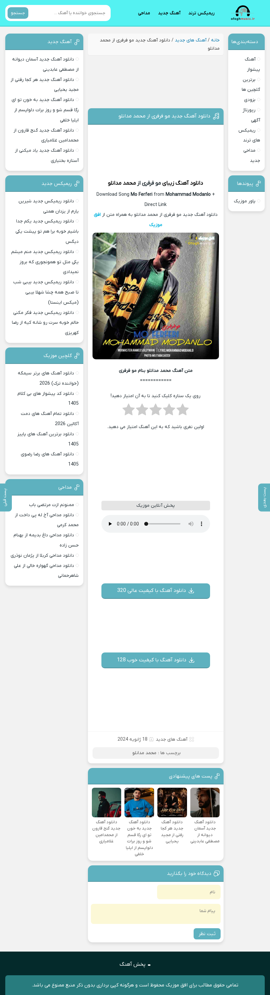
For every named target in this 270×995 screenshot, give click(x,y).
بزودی (250, 100)
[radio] (182, 411)
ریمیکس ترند (201, 13)
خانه (215, 40)
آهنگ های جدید (190, 40)
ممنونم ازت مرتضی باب (51, 505)
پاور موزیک (245, 201)
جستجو (18, 13)
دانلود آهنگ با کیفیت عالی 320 (151, 590)
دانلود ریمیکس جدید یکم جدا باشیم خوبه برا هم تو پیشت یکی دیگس (47, 231)
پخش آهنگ (133, 964)
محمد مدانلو (122, 183)
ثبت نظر (207, 934)
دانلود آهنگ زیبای (182, 183)
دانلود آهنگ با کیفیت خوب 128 (151, 660)
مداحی (144, 13)
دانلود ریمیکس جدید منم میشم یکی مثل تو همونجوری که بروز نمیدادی (45, 262)
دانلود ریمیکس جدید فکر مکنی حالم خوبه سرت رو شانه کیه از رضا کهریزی (45, 323)
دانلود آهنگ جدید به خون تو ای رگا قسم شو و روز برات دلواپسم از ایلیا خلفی (45, 110)
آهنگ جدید (169, 13)
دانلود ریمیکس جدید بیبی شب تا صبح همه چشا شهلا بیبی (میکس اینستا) (46, 292)
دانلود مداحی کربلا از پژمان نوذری (42, 555)
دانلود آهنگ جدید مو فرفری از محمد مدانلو (164, 116)
